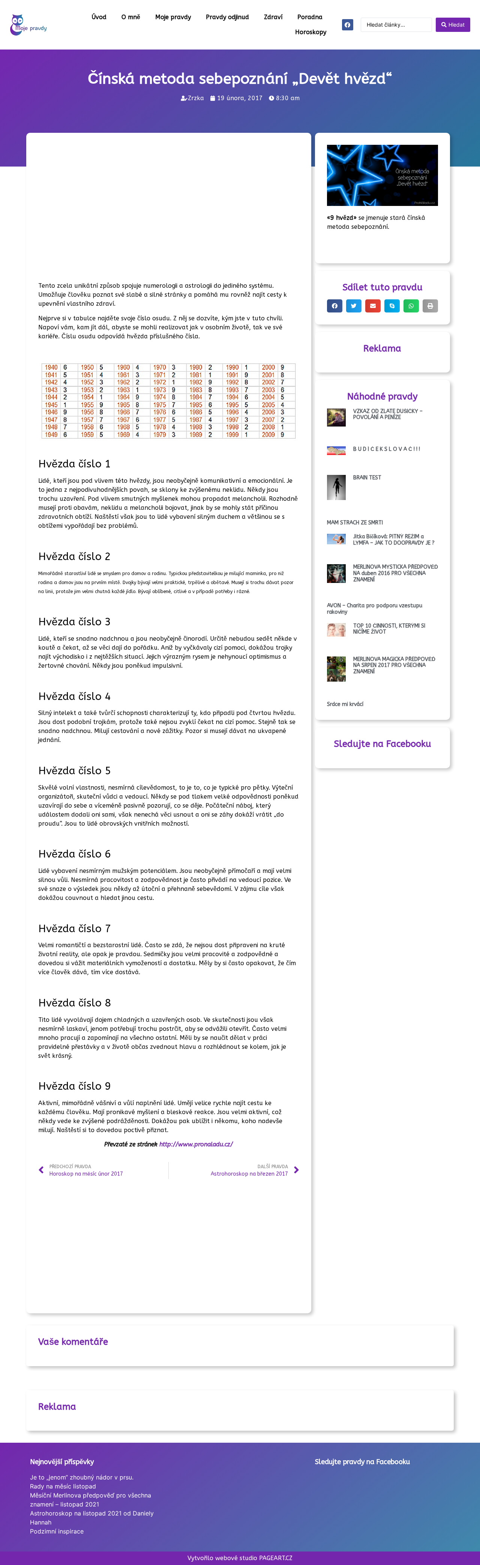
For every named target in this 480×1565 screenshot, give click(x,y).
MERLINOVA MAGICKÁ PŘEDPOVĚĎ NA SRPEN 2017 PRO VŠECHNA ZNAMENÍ (394, 665)
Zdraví (273, 17)
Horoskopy (310, 32)
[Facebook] (347, 24)
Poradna (309, 17)
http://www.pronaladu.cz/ (195, 1144)
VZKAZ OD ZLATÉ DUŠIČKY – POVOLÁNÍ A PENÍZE (388, 414)
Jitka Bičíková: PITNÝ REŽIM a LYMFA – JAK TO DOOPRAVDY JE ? (394, 539)
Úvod (99, 17)
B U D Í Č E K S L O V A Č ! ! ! (386, 449)
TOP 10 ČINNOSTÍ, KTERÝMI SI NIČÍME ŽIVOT (389, 629)
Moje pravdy (173, 17)
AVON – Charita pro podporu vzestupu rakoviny (374, 608)
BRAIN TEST (367, 478)
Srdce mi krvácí (345, 704)
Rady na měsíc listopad (63, 1486)
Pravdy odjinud (227, 17)
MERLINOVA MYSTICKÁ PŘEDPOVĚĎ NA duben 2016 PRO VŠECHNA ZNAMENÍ (395, 573)
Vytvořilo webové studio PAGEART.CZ (240, 1558)
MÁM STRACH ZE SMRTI (355, 523)
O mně (131, 17)
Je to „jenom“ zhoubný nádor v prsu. (82, 1477)
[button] (334, 305)
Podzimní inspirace (57, 1531)
